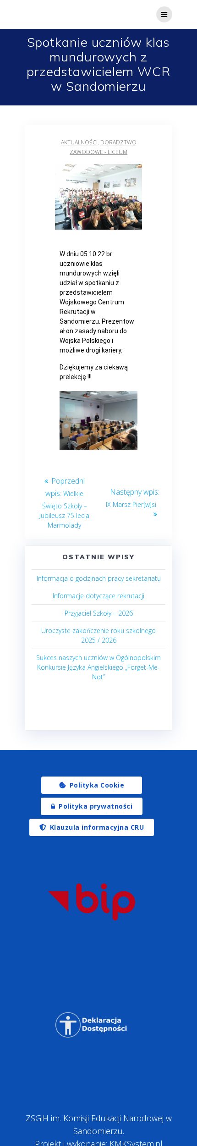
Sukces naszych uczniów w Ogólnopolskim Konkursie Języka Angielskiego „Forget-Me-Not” (98, 667)
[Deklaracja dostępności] (92, 1025)
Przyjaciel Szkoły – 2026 (99, 613)
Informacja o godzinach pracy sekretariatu (99, 578)
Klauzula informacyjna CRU (97, 827)
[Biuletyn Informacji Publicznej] (91, 902)
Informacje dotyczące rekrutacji (98, 595)
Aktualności (79, 142)
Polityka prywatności (95, 806)
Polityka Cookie (97, 785)
